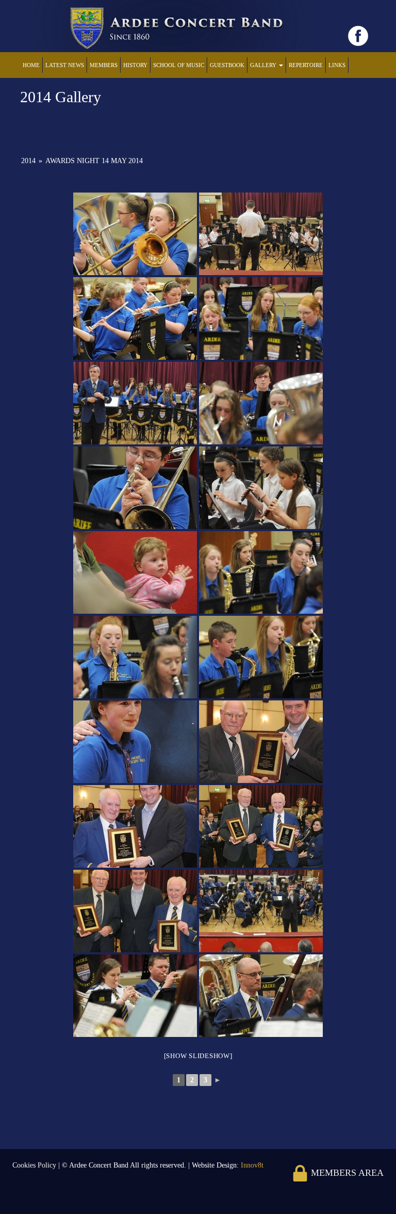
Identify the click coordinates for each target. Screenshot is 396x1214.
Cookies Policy (35, 1165)
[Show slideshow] (198, 1056)
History (135, 65)
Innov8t (252, 1165)
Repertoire (306, 65)
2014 (28, 161)
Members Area (346, 1173)
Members (104, 65)
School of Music (178, 65)
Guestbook (227, 65)
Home (31, 65)
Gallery (264, 65)
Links (336, 65)
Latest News (64, 65)
